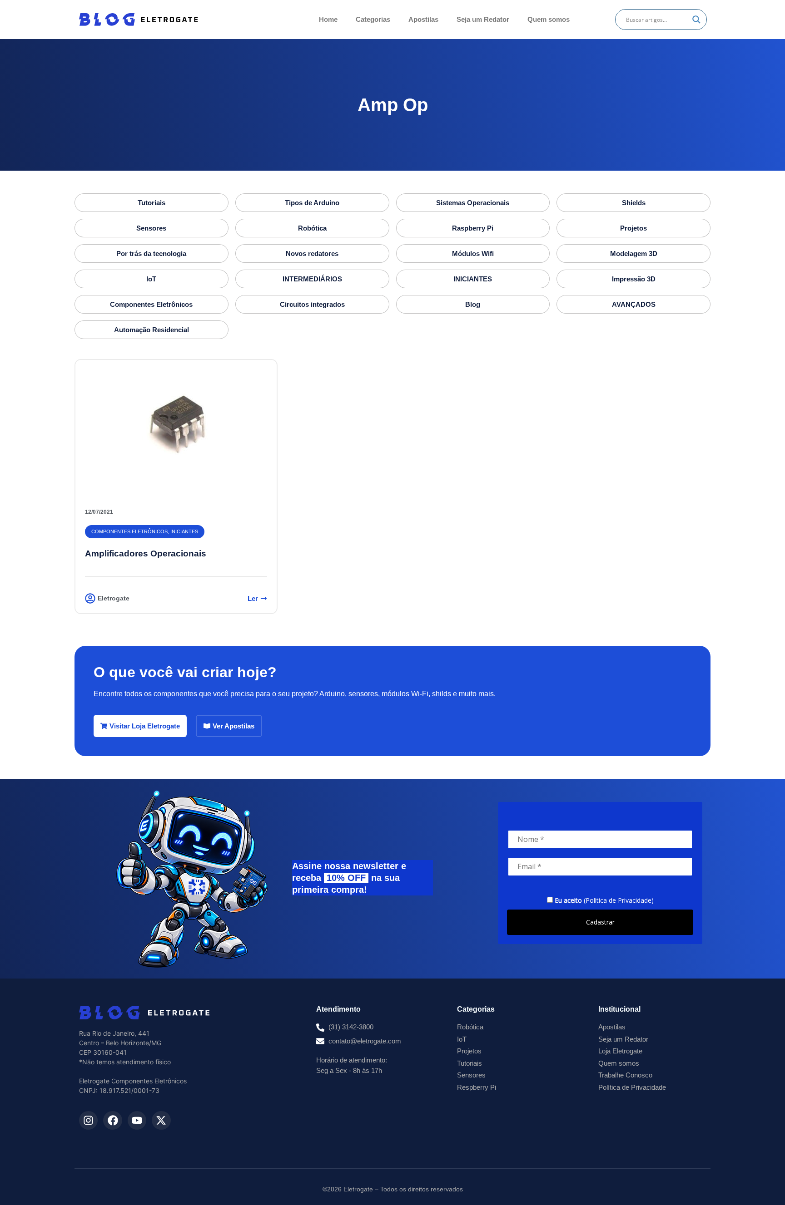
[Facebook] (112, 1120)
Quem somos (548, 19)
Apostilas (423, 19)
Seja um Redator (483, 19)
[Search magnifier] (696, 19)
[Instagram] (88, 1120)
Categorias (373, 19)
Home (328, 19)
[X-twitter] (161, 1120)
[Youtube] (137, 1120)
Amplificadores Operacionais (145, 553)
